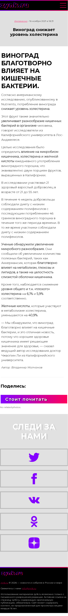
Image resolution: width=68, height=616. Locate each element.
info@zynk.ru (29, 588)
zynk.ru (15, 5)
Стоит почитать (26, 399)
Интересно (20, 21)
